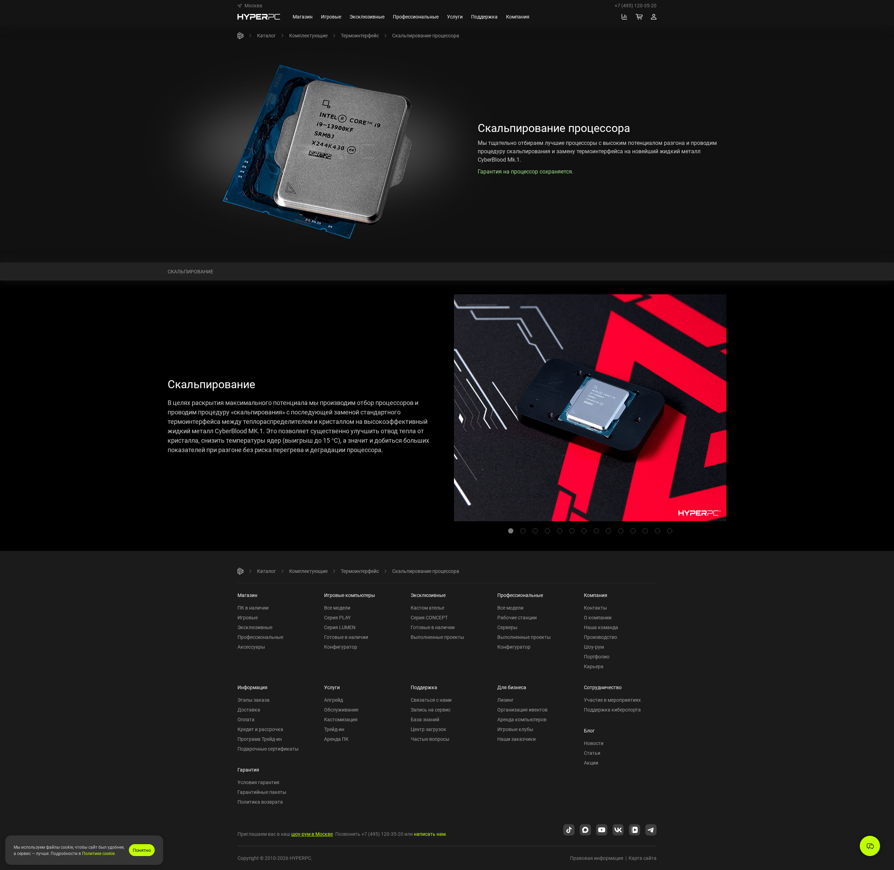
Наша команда (601, 627)
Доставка (248, 709)
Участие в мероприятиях (612, 699)
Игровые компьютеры (349, 595)
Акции (591, 762)
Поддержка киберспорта (612, 709)
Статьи (592, 753)
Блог (589, 730)
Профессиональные (260, 637)
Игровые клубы (515, 729)
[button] (249, 5)
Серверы (507, 627)
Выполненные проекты (437, 637)
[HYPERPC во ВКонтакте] (618, 829)
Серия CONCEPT (429, 617)
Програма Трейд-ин (259, 739)
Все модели (337, 607)
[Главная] (240, 35)
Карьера (593, 666)
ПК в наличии (253, 607)
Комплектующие (308, 35)
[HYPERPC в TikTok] (568, 829)
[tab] (510, 530)
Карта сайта (643, 858)
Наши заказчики (516, 739)
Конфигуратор (340, 646)
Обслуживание (341, 709)
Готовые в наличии (346, 637)
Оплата (246, 719)
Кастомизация (341, 719)
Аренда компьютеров (522, 719)
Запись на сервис (430, 709)
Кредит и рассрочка (260, 729)
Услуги (332, 687)
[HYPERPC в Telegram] (651, 829)
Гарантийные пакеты (261, 792)
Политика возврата (260, 801)
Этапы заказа (253, 699)
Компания (595, 595)
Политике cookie (98, 853)
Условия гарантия (258, 782)
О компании (597, 617)
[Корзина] (639, 17)
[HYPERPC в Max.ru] (585, 829)
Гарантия (248, 769)
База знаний (425, 719)
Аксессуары (251, 646)
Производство (600, 637)
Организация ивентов (522, 709)
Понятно (142, 850)
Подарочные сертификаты (268, 748)
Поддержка (424, 687)
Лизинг (505, 699)
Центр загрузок (428, 729)
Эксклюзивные (254, 627)
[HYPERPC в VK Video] (634, 829)
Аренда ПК (336, 739)
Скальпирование (190, 271)
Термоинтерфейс (360, 35)
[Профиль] (654, 17)
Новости (593, 743)
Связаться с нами (431, 699)
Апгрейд (333, 699)
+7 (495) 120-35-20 (636, 5)
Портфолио (596, 656)
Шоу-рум (594, 646)
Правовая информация (596, 858)
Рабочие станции (517, 617)
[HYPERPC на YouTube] (601, 829)
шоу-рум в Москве (312, 834)
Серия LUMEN (340, 627)
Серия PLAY (337, 617)
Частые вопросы (430, 739)
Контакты (595, 607)
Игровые (247, 617)
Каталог (266, 35)
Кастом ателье (427, 607)
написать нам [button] (430, 834)
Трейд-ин (334, 729)
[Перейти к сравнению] (624, 17)
